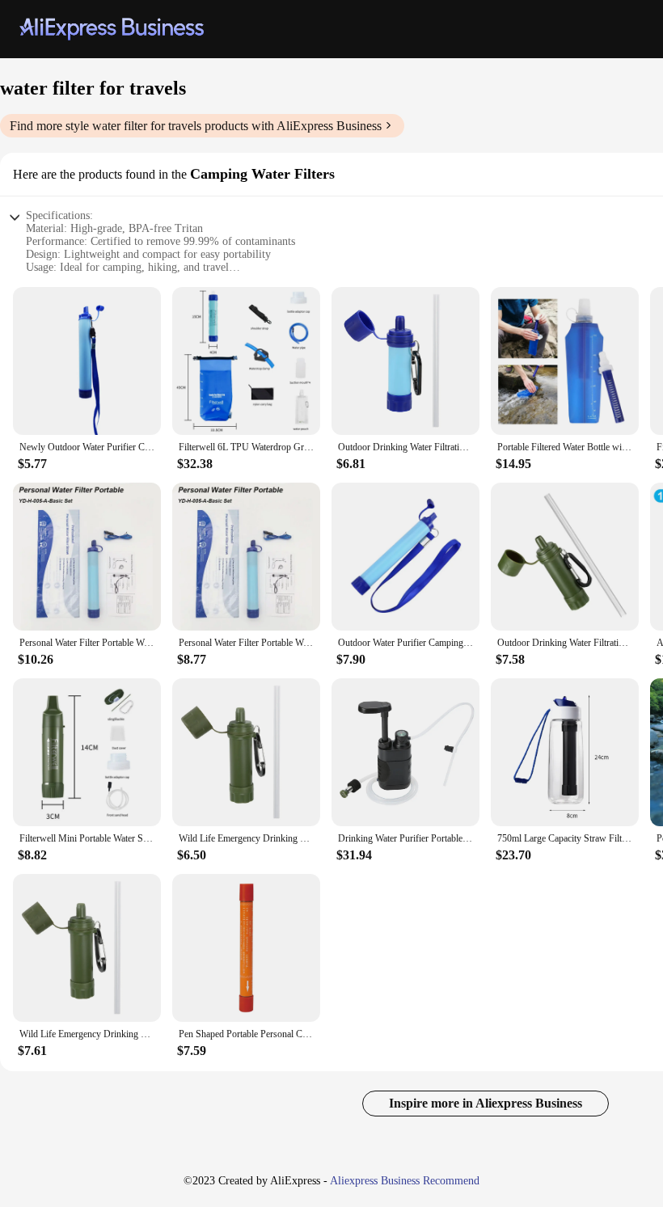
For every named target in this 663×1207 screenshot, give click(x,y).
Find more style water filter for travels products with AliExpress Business (196, 126)
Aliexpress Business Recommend (404, 1181)
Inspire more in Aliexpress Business (485, 1103)
